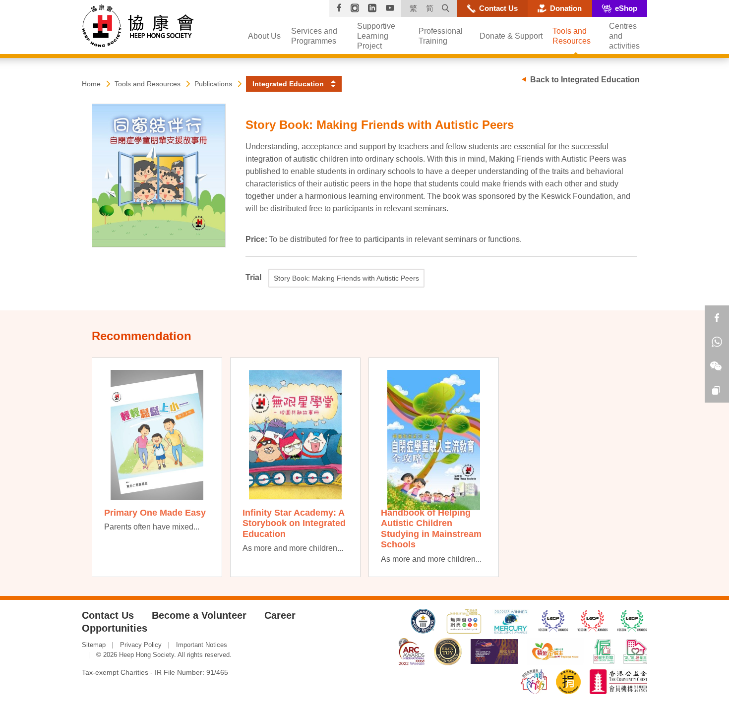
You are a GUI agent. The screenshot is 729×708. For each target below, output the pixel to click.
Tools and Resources (148, 84)
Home (91, 84)
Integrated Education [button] (288, 84)
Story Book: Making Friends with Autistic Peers (346, 278)
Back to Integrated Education (585, 79)
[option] (157, 467)
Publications (213, 84)
